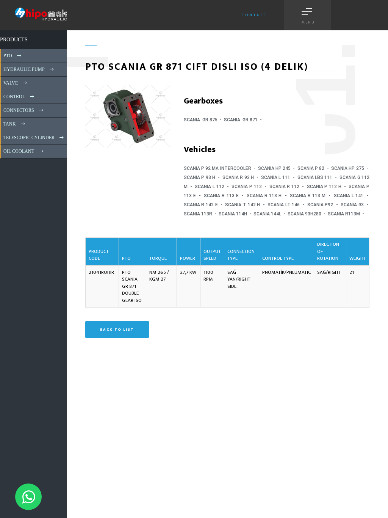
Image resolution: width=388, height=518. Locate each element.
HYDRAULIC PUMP (23, 69)
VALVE (10, 83)
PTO (7, 55)
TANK (9, 124)
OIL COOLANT (18, 151)
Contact (254, 15)
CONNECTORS (18, 110)
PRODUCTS (14, 39)
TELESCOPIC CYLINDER (28, 137)
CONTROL (13, 96)
